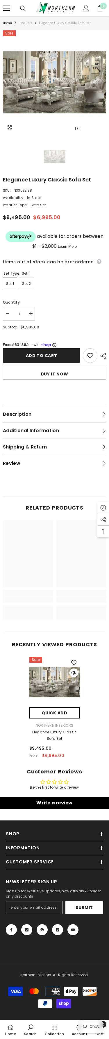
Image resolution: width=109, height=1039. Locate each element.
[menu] (6, 8)
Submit (84, 907)
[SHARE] (101, 356)
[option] (54, 82)
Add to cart (41, 356)
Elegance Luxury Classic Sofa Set (54, 735)
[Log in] (86, 8)
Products (26, 23)
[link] (28, 599)
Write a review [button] (54, 802)
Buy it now (54, 374)
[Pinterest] (42, 929)
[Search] (22, 8)
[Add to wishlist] (90, 355)
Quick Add (54, 713)
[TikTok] (57, 929)
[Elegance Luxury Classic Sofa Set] (54, 682)
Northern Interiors (54, 725)
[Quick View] (73, 673)
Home (7, 23)
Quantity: (12, 302)
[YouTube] (72, 929)
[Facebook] (11, 929)
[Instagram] (26, 929)
